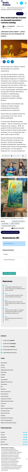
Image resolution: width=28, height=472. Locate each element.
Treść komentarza (9, 259)
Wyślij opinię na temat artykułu (10, 232)
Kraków (3, 365)
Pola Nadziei (5, 223)
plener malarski (15, 223)
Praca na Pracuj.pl (6, 391)
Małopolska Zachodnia (7, 370)
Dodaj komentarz (9, 273)
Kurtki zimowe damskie (7, 408)
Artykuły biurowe (5, 410)
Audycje (3, 8)
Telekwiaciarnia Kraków (7, 401)
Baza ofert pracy (5, 413)
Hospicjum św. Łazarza (18, 221)
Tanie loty (3, 403)
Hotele (2, 406)
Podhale (3, 374)
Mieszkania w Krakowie (7, 418)
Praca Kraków (4, 394)
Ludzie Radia (4, 379)
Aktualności (4, 362)
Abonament (4, 384)
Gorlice (3, 377)
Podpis (6, 254)
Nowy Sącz (3, 372)
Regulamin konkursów (7, 382)
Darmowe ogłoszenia (6, 420)
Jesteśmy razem (20, 26)
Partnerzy (3, 389)
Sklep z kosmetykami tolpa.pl (8, 422)
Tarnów (3, 367)
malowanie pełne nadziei (8, 225)
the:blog (3, 415)
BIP (2, 386)
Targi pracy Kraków (6, 398)
